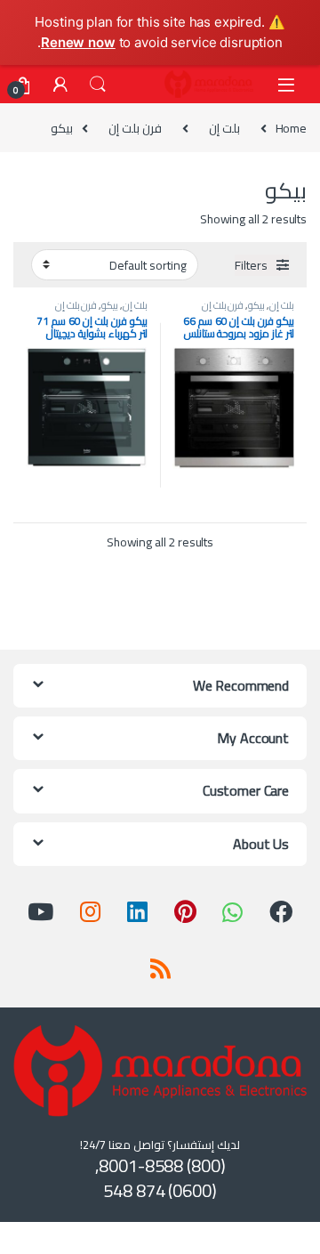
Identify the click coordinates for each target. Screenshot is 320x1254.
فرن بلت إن (135, 128)
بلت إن (224, 128)
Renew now (78, 42)
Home (291, 128)
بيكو (256, 304)
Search (98, 84)
